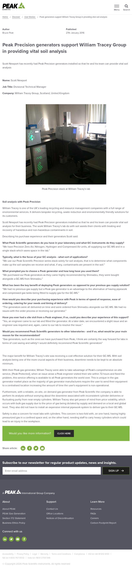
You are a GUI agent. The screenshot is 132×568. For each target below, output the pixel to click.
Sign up (113, 470)
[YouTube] (17, 539)
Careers (94, 518)
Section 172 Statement (13, 518)
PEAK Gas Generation (13, 513)
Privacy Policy (23, 554)
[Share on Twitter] (35, 448)
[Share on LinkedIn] (23, 448)
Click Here (64, 433)
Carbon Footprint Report (103, 522)
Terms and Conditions (61, 554)
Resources (95, 508)
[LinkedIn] (4, 539)
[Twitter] (11, 539)
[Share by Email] (42, 448)
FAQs (93, 513)
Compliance (79, 554)
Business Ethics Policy (13, 522)
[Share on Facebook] (29, 448)
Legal (34, 554)
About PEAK (8, 508)
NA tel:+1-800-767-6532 (13, 558)
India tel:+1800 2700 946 (39, 558)
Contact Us (52, 508)
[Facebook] (24, 539)
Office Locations (54, 513)
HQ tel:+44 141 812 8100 (98, 554)
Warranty (44, 554)
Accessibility (8, 554)
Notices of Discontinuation (60, 518)
